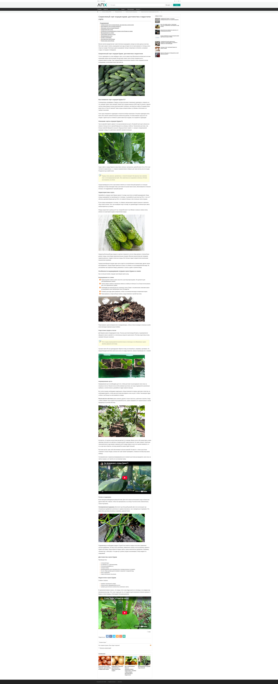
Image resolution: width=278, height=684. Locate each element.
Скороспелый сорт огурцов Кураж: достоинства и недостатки (117, 24)
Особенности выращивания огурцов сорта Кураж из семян (117, 31)
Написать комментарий (105, 648)
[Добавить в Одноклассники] (117, 636)
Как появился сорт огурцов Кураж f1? (111, 26)
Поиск (176, 1)
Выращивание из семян (107, 32)
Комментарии (102, 642)
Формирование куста (106, 36)
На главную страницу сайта (174, 1)
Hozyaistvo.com (100, 681)
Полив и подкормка (106, 37)
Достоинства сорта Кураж (108, 39)
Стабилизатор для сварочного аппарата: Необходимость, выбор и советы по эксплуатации (169, 42)
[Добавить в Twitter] (114, 636)
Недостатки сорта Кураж (107, 40)
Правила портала (112, 681)
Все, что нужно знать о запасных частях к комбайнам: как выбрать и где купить (170, 25)
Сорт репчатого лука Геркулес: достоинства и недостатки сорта (104, 668)
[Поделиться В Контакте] (107, 636)
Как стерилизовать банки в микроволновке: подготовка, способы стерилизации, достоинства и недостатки (130, 670)
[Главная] (97, 12)
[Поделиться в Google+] (120, 636)
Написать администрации (178, 1)
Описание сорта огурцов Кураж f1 (110, 28)
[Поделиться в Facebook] (110, 636)
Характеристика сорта (107, 29)
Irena (149, 631)
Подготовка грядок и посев (108, 34)
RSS (150, 645)
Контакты (120, 681)
